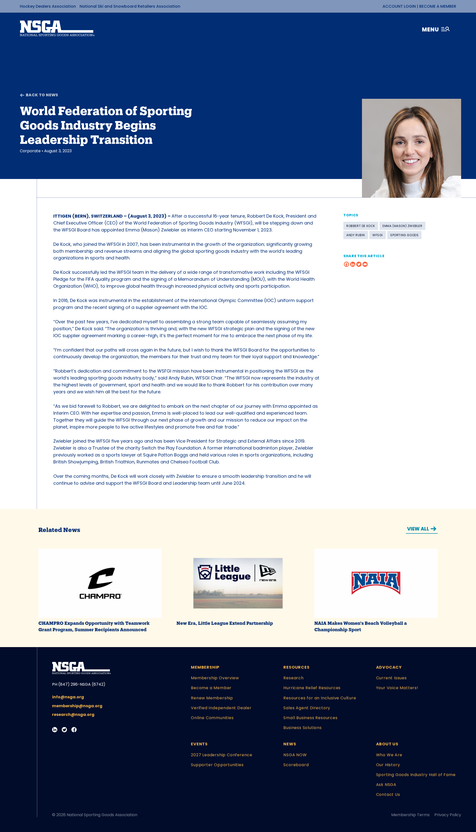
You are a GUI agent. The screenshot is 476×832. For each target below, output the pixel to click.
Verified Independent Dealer (221, 708)
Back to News (42, 95)
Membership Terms (410, 814)
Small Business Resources (310, 718)
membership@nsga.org (77, 706)
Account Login (399, 6)
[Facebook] (346, 264)
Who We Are (389, 755)
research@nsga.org (73, 714)
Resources (296, 667)
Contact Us (388, 794)
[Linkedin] (352, 264)
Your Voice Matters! (397, 688)
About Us (387, 744)
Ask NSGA (386, 784)
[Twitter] (358, 264)
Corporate (30, 151)
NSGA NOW (295, 755)
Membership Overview (215, 678)
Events (199, 744)
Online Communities (212, 718)
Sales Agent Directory (306, 708)
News (289, 744)
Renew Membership (212, 698)
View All (418, 529)
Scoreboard (296, 765)
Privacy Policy (447, 814)
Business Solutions (302, 728)
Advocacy (389, 667)
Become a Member (437, 6)
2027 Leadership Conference (221, 755)
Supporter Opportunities (217, 765)
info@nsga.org (68, 697)
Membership (205, 667)
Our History (388, 765)
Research (293, 678)
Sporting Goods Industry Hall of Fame (416, 775)
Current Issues (391, 678)
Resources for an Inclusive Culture (319, 698)
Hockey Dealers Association (48, 6)
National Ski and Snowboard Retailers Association (130, 6)
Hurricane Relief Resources (312, 688)
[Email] (365, 264)
